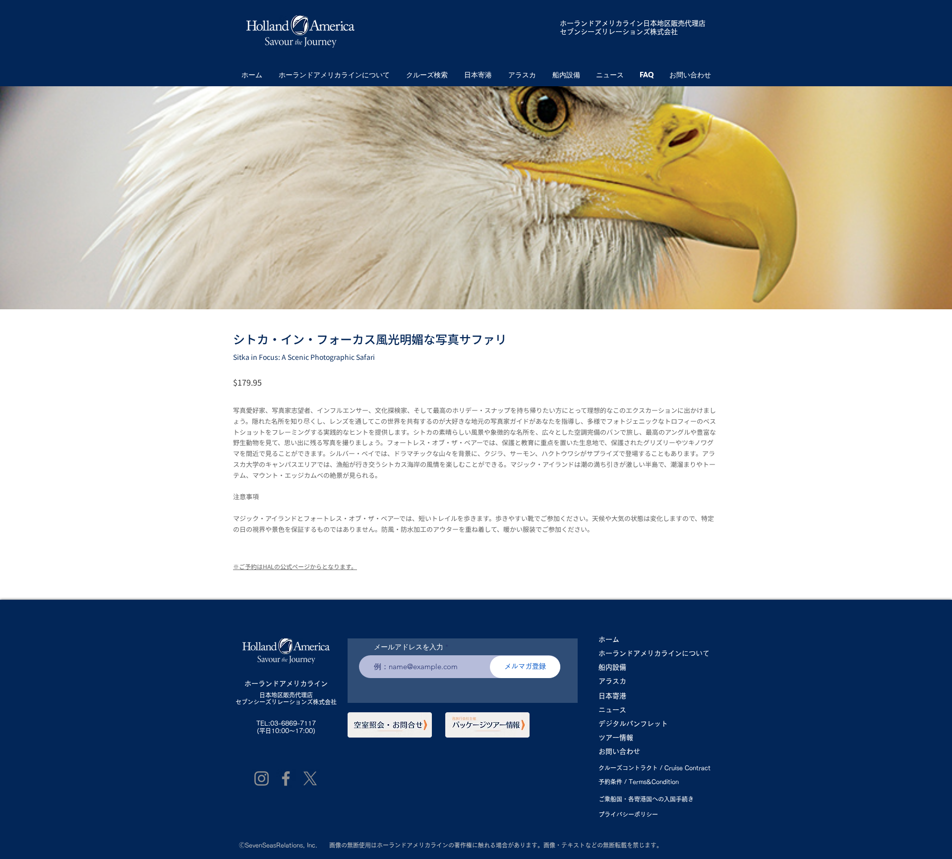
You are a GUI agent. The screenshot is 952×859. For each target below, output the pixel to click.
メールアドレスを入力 (408, 646)
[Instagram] (261, 778)
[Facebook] (286, 778)
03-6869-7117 (293, 723)
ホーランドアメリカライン (601, 23)
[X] (310, 778)
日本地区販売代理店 (286, 695)
